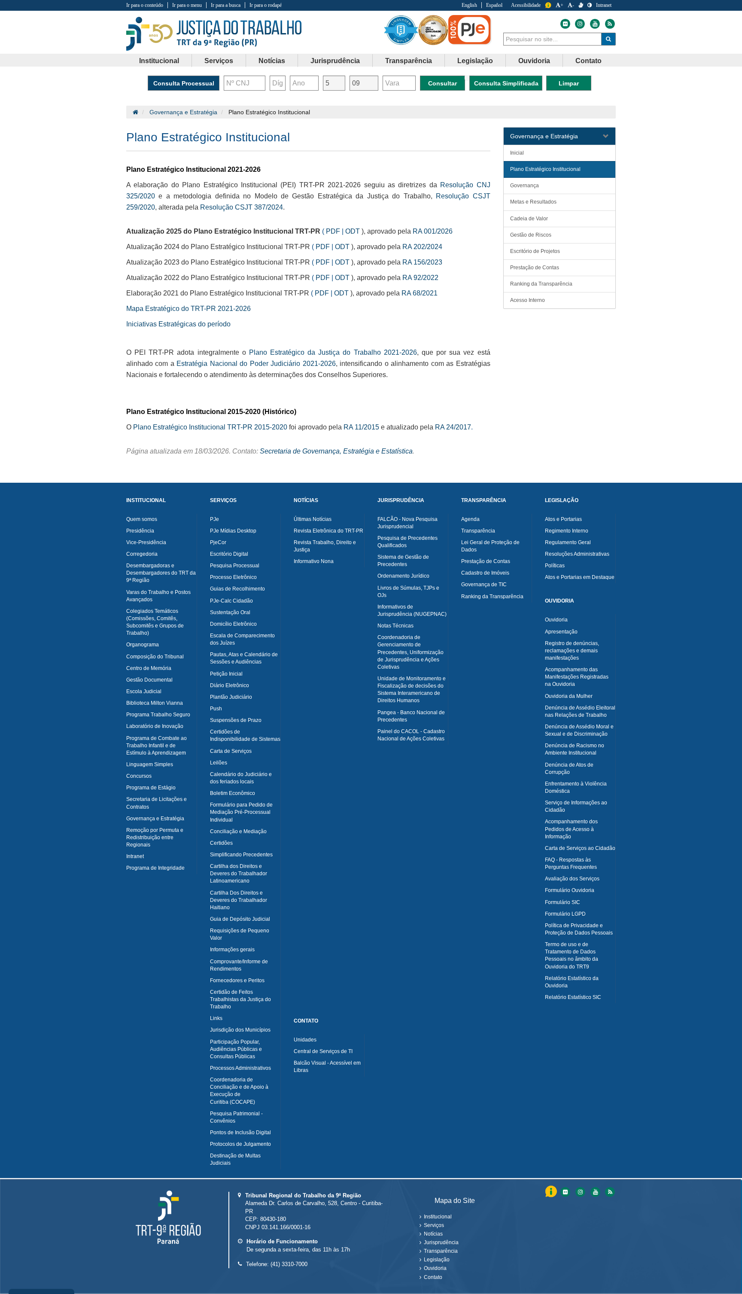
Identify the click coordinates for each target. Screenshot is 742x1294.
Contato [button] (588, 60)
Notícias (433, 1234)
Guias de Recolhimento (237, 589)
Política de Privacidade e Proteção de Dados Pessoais (579, 929)
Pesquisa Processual (234, 566)
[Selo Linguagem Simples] (401, 30)
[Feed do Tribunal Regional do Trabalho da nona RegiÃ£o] (609, 1192)
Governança (524, 186)
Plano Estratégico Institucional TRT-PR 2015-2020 (210, 427)
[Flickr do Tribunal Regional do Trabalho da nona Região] (564, 23)
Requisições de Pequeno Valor (239, 934)
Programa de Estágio (151, 788)
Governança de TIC (484, 585)
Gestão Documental (149, 680)
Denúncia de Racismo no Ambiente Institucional (574, 749)
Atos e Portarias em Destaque (579, 577)
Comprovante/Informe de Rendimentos (239, 965)
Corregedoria (142, 554)
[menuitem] (159, 60)
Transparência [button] (408, 60)
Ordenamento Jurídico (403, 576)
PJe (214, 519)
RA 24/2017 (453, 427)
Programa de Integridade (155, 868)
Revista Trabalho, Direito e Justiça (325, 546)
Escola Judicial (143, 691)
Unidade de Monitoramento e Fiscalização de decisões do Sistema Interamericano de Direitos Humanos (411, 689)
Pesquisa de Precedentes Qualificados (407, 541)
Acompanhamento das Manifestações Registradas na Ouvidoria (576, 677)
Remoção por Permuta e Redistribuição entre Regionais (154, 837)
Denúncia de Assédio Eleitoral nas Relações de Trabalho (580, 711)
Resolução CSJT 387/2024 (241, 207)
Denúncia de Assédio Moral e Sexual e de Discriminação (579, 730)
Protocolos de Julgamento (240, 1144)
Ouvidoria (556, 620)
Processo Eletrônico (233, 577)
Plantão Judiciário (231, 697)
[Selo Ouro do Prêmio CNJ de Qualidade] (433, 30)
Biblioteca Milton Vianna (154, 703)
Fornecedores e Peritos (237, 980)
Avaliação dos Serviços (572, 879)
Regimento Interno (566, 531)
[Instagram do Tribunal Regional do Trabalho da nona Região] (579, 23)
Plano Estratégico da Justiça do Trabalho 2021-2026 (333, 352)
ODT (352, 231)
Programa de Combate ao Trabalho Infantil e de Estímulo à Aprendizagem (156, 745)
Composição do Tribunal (155, 657)
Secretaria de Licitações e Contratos (156, 803)
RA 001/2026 (433, 231)
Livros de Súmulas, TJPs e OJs (408, 591)
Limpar (569, 83)
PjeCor (218, 542)
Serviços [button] (218, 60)
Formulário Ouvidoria (569, 890)
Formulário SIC (562, 902)
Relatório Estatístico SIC (573, 997)
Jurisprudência (441, 1242)
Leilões (218, 763)
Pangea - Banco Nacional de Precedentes (411, 716)
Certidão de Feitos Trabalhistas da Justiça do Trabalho (240, 999)
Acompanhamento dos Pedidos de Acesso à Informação (571, 829)
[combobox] (552, 39)
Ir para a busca (225, 5)
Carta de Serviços (231, 751)
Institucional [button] (159, 60)
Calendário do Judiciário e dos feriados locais (241, 778)
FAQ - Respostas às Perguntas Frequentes (571, 863)
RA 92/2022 (420, 277)
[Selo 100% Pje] (470, 30)
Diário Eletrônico (229, 685)
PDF (333, 231)
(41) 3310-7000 (289, 1264)
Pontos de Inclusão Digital (240, 1133)
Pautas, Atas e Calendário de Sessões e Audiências (244, 658)
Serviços (434, 1225)
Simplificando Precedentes (241, 855)
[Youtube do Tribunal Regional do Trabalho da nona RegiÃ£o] (594, 1192)
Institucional (438, 1217)
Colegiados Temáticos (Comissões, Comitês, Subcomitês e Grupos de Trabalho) (155, 622)
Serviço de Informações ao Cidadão (576, 806)
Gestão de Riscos (530, 235)
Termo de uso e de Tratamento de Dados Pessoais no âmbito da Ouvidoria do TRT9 (571, 955)
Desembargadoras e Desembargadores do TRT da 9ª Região (161, 573)
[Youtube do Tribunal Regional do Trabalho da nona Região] (594, 23)
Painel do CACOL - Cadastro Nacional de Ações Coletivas (411, 735)
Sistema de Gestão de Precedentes (403, 560)
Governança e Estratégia (183, 112)
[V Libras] (580, 5)
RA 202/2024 (422, 246)
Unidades (305, 1040)
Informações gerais (232, 950)
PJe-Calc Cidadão (231, 601)
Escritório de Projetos (535, 251)
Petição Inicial (226, 674)
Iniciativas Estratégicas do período (178, 324)
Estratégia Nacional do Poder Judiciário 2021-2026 (255, 363)
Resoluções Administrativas (577, 554)
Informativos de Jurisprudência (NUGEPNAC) (412, 610)
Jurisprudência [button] (335, 60)
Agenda (470, 519)
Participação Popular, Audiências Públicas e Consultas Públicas (236, 1049)
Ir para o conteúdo (144, 5)
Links (216, 1018)
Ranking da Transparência (541, 284)
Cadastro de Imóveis (485, 573)
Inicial (517, 153)
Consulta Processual (183, 83)
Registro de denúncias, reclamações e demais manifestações (572, 650)
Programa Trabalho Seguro (158, 715)
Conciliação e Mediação (238, 831)
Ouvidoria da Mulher (569, 696)
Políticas (555, 566)
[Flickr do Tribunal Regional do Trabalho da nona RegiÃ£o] (564, 1192)
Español (494, 5)
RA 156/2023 (422, 262)
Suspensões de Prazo (236, 720)
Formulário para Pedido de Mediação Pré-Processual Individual (241, 812)
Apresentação (561, 632)
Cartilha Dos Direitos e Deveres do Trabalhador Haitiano (238, 900)
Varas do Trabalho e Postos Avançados (158, 596)
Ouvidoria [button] (534, 60)
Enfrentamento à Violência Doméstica (576, 787)
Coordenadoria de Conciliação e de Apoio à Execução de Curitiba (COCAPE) (239, 1091)
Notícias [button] (271, 60)
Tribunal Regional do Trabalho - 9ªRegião (214, 34)
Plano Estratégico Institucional (545, 169)
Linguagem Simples (149, 764)
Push (216, 709)
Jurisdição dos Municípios (240, 1030)
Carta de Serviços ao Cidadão (580, 848)
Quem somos (141, 519)
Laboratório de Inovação (154, 726)
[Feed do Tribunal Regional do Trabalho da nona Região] (609, 23)
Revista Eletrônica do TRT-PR (328, 531)
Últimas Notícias (312, 519)
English (469, 5)
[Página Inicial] (135, 112)
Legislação (437, 1260)
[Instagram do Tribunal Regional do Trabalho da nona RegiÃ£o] (579, 1192)
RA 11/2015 (361, 427)
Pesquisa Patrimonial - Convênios (236, 1117)
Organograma (142, 645)
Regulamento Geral (568, 542)
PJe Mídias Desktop (233, 531)
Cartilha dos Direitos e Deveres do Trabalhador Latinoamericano (238, 873)
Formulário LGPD (565, 914)
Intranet (603, 5)
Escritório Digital (229, 554)
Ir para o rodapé (265, 5)
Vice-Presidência (146, 542)
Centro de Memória (148, 668)
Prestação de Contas (534, 268)
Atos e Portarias (563, 519)
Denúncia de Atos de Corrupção (569, 768)
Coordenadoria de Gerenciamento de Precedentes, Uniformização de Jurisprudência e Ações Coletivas (410, 652)
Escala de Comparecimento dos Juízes (242, 639)
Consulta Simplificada (506, 83)
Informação (548, 5)
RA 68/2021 (419, 293)
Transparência (478, 531)
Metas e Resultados (533, 202)
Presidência (140, 531)
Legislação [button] (475, 60)
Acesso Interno (527, 300)
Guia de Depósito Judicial (240, 919)
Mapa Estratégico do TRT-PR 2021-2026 (188, 308)
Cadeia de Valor (529, 219)
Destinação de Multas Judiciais (235, 1159)
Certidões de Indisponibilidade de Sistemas (245, 735)
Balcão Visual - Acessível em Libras (327, 1066)
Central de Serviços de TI (323, 1051)
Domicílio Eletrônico (233, 624)
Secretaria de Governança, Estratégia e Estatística (336, 451)
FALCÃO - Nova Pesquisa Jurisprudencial (407, 523)
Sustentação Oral (230, 612)
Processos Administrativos (240, 1068)
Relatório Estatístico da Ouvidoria (572, 982)
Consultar (442, 83)
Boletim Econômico (232, 793)
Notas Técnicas (395, 626)
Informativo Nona (314, 561)
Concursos (139, 776)
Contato (433, 1277)
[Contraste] (589, 5)
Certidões (221, 843)
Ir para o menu (187, 5)
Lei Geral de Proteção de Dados (490, 546)
